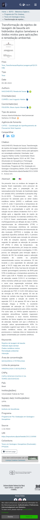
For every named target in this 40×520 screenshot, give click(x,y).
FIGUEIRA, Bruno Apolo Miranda (14, 107)
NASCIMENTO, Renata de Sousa (14, 91)
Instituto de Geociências (10, 409)
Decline (10, 517)
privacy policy (27, 509)
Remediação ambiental (10, 351)
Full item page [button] (10, 451)
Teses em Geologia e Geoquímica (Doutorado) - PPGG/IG (15, 17)
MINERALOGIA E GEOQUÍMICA (14, 368)
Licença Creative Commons (15, 460)
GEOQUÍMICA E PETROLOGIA (13, 361)
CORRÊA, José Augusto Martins (14, 99)
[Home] (5, 4)
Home (4, 12)
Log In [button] (27, 5)
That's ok (29, 517)
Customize (4, 512)
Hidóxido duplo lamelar (10, 346)
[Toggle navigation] (35, 5)
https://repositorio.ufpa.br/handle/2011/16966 (19, 436)
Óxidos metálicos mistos (11, 348)
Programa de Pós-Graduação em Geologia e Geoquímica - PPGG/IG (15, 14)
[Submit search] (20, 5)
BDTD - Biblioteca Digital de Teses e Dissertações (19, 12)
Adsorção (5, 353)
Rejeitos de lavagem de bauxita (13, 343)
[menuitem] (23, 5)
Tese (3, 75)
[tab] (14, 179)
